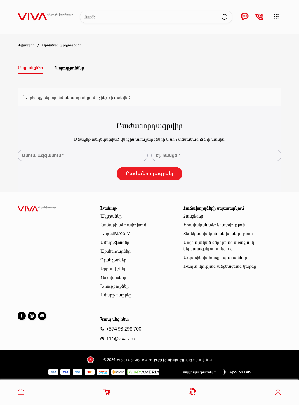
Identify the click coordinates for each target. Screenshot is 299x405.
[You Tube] (42, 316)
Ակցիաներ (111, 216)
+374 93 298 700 (123, 328)
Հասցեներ (193, 216)
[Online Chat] (244, 17)
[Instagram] (32, 316)
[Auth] (277, 393)
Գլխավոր (26, 45)
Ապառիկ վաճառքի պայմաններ (215, 257)
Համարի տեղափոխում (123, 224)
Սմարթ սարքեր (116, 294)
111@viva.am (120, 338)
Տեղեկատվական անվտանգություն (218, 233)
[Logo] (45, 17)
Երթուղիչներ (113, 268)
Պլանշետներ (113, 259)
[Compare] (193, 392)
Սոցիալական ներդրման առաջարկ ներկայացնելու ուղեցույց (218, 245)
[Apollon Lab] (236, 372)
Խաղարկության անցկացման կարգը (219, 266)
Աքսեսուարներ (115, 251)
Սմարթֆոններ (114, 242)
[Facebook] (22, 316)
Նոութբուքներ (114, 286)
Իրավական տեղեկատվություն (214, 224)
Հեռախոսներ (113, 277)
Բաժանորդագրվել (149, 173)
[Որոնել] (224, 16)
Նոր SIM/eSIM (115, 233)
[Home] (21, 393)
